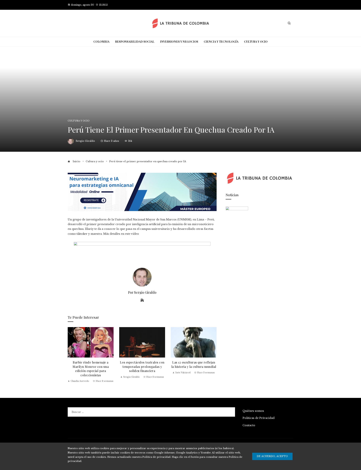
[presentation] (71, 355)
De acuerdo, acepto (272, 456)
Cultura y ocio (78, 121)
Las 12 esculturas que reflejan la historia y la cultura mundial (193, 364)
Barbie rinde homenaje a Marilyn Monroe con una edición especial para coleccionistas (91, 368)
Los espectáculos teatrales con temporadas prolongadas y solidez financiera (142, 366)
